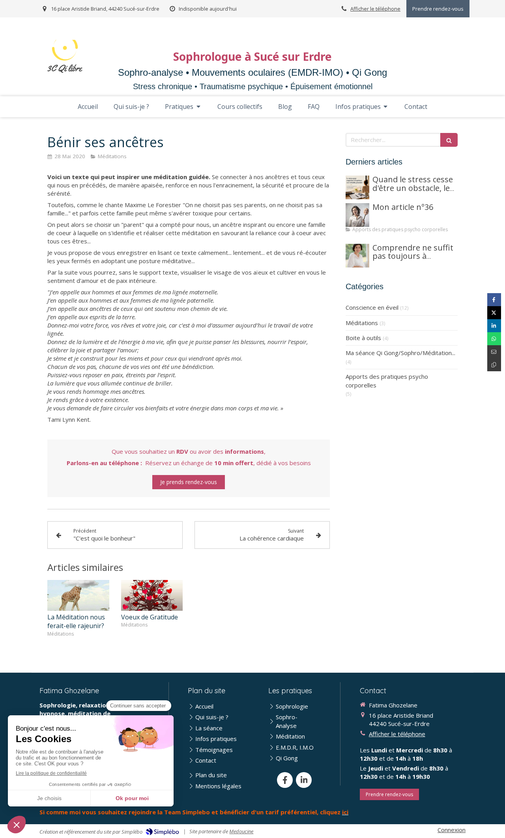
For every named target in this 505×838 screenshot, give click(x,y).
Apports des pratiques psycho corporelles (387, 380)
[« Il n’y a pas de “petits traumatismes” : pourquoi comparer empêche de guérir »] (357, 215)
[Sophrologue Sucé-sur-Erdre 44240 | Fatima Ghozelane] (64, 57)
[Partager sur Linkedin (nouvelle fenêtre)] (494, 325)
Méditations (362, 323)
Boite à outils (363, 338)
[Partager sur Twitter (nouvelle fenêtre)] (494, 312)
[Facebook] (285, 780)
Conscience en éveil (372, 307)
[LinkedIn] (304, 780)
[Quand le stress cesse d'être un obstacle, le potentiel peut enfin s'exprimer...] (357, 187)
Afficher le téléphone (375, 8)
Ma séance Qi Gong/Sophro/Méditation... (400, 353)
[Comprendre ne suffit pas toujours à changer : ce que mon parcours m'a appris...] (357, 255)
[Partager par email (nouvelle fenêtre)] (494, 351)
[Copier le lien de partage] (494, 364)
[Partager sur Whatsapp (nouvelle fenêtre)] (494, 338)
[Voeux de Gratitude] (152, 595)
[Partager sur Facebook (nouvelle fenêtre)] (494, 299)
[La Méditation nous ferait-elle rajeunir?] (78, 595)
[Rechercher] (449, 140)
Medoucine (241, 831)
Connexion (452, 830)
